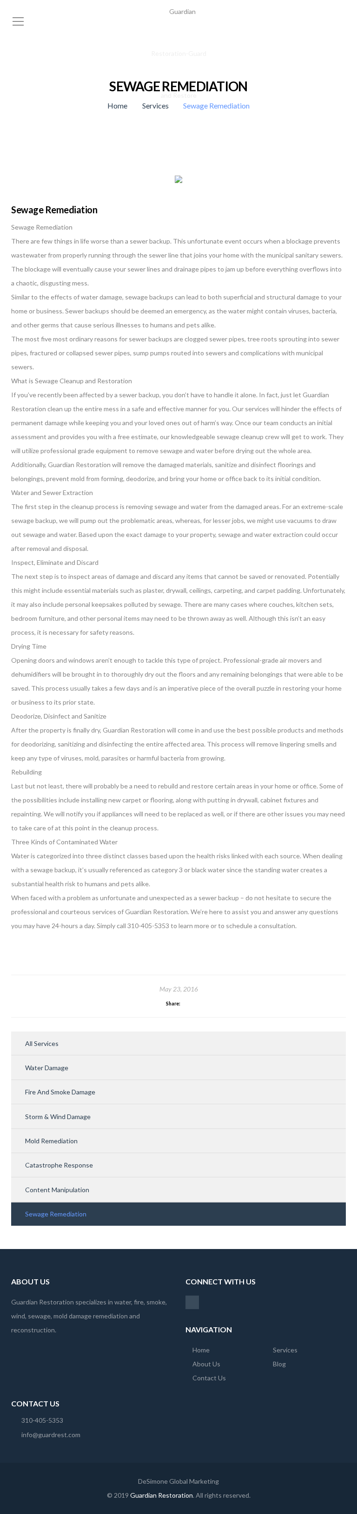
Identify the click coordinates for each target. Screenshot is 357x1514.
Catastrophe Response (59, 1165)
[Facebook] (192, 1302)
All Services (42, 1043)
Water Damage (46, 1068)
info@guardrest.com (50, 1435)
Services (155, 105)
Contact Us (209, 1378)
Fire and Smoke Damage (60, 1092)
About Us (206, 1364)
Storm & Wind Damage (58, 1116)
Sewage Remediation (55, 1214)
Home (117, 105)
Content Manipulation (57, 1190)
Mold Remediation (51, 1141)
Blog (279, 1364)
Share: (173, 1003)
